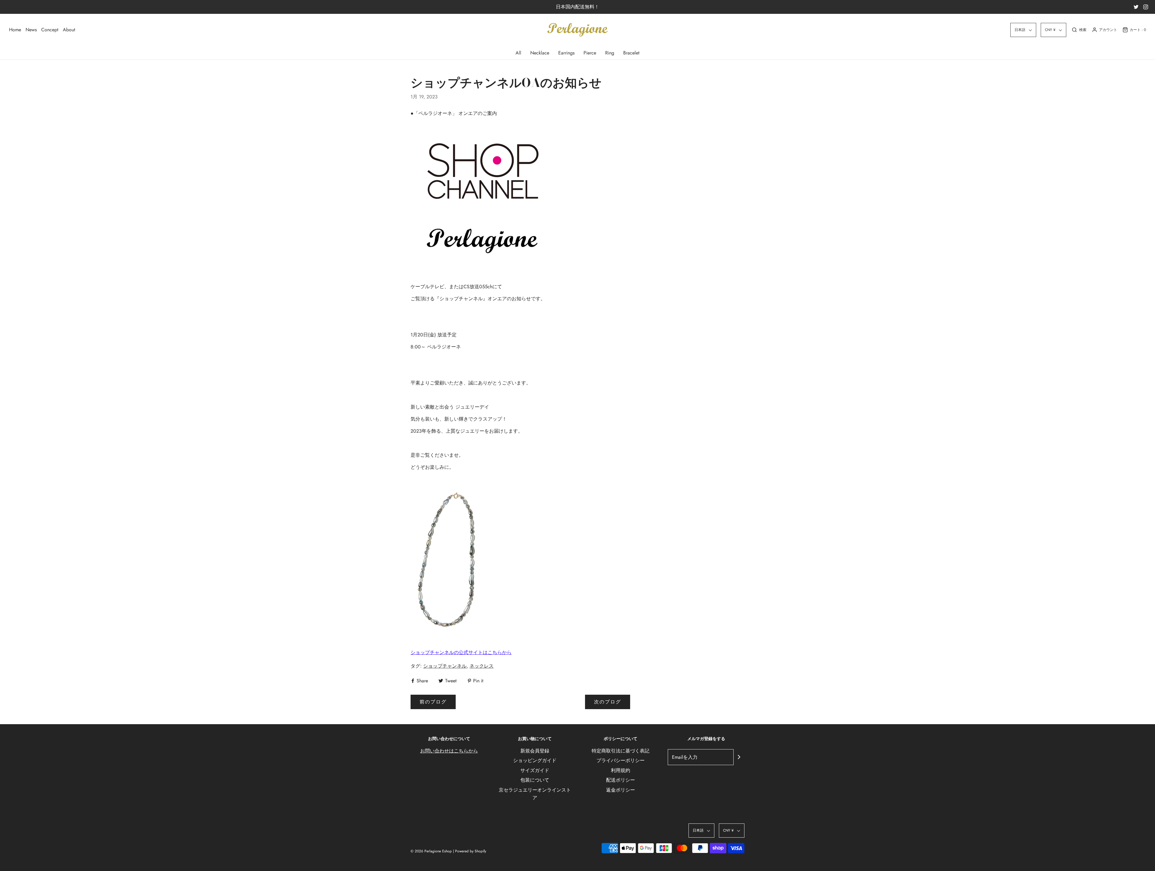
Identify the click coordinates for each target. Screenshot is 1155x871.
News (31, 29)
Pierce (590, 52)
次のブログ (607, 701)
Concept (49, 29)
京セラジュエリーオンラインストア (535, 793)
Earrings (566, 52)
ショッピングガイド (534, 760)
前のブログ (433, 701)
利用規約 (620, 770)
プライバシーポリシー (620, 760)
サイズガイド (534, 770)
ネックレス (482, 666)
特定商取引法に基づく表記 (620, 750)
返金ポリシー (620, 789)
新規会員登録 (534, 750)
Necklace (539, 52)
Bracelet (631, 52)
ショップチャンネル (445, 666)
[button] (1023, 30)
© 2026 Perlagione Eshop (431, 851)
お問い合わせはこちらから (449, 750)
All (518, 52)
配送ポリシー (620, 780)
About (69, 29)
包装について (534, 780)
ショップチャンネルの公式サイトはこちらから (461, 652)
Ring (609, 52)
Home (15, 29)
